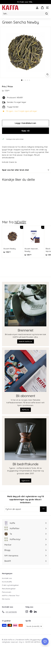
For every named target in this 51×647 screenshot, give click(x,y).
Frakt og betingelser (10, 585)
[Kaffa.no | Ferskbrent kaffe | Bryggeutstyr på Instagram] (27, 611)
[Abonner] (43, 509)
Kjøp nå (25, 130)
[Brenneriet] (25, 305)
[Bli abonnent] (25, 371)
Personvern (6, 592)
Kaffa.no (25, 410)
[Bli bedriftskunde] (25, 439)
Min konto (6, 599)
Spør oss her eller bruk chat (15, 170)
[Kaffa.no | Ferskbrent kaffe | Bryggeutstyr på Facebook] (31, 611)
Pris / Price (7, 86)
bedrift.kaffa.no (25, 341)
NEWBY (20, 222)
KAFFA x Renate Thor (10, 595)
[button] (45, 641)
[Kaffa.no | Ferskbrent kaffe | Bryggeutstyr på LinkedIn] (35, 611)
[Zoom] (47, 74)
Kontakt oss (7, 578)
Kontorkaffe (7, 582)
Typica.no (25, 480)
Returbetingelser (9, 589)
